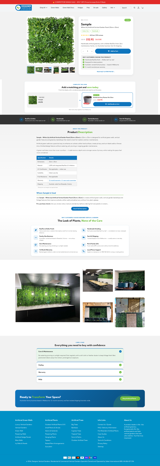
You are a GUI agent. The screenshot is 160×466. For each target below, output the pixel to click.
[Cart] (142, 8)
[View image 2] (39, 70)
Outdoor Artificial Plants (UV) (55, 424)
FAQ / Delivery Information (107, 428)
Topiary (47, 440)
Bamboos (74, 428)
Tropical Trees (76, 434)
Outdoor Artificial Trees (79, 440)
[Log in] (138, 8)
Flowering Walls (20, 434)
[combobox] (126, 7)
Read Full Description (80, 208)
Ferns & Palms (76, 437)
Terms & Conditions (104, 440)
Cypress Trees (76, 431)
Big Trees (74, 424)
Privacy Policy (102, 443)
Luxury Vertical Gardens (23, 424)
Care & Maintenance (79, 351)
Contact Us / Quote (104, 424)
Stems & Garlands (51, 431)
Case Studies (102, 434)
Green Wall (19, 431)
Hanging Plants (50, 437)
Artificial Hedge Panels (23, 437)
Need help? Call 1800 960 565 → (106, 71)
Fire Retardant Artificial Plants (108, 431)
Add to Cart (114, 51)
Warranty (79, 372)
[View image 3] (48, 70)
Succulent (48, 446)
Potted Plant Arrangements (54, 443)
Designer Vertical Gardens (41, 461)
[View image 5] (65, 70)
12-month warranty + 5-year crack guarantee (62, 180)
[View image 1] (31, 70)
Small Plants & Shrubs (52, 428)
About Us (101, 437)
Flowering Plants (51, 434)
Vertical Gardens (21, 428)
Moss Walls (19, 440)
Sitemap (101, 446)
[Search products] (134, 8)
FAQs (79, 379)
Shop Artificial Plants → (130, 398)
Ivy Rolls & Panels (21, 443)
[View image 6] (73, 70)
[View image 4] (56, 70)
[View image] (51, 40)
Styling (79, 365)
